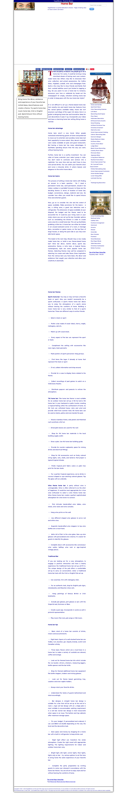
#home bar (53, 781)
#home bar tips (61, 781)
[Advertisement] (63, 25)
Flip (88, 69)
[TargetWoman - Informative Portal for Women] (29, 6)
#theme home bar (70, 781)
